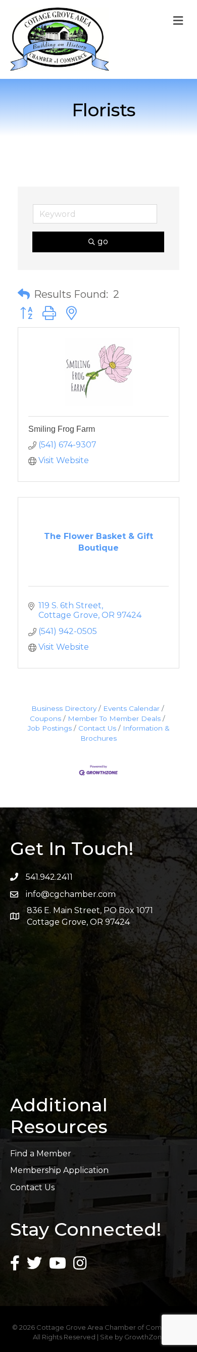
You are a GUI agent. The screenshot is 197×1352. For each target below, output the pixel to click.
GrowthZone (145, 1337)
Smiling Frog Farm (61, 429)
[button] (24, 294)
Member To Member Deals (114, 718)
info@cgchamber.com (71, 894)
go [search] (102, 241)
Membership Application (59, 1170)
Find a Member (40, 1153)
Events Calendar (131, 708)
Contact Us (97, 728)
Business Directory (63, 708)
